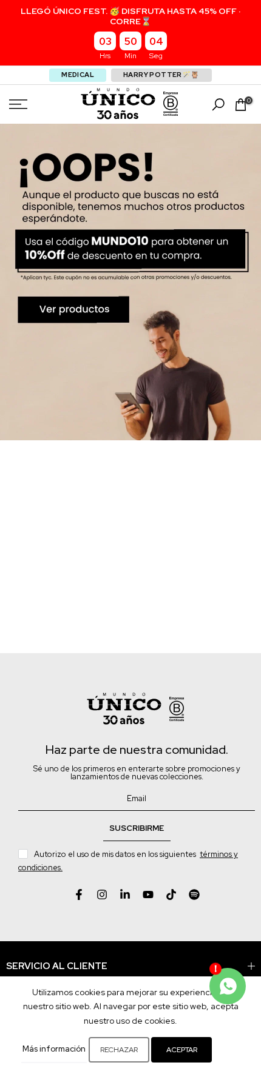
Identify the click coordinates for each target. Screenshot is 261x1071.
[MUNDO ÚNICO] (118, 104)
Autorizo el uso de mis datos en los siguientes (128, 861)
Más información (54, 1049)
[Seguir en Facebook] (78, 894)
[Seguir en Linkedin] (125, 894)
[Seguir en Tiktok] (171, 894)
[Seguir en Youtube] (148, 894)
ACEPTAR (181, 1050)
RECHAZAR (119, 1050)
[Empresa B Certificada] (170, 104)
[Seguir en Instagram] (102, 894)
